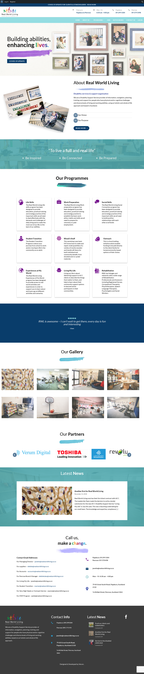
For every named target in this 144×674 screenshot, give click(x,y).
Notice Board (118, 20)
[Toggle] (76, 115)
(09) (64, 628)
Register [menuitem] (12, 2)
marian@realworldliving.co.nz (45, 586)
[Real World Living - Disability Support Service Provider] (10, 12)
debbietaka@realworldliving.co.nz (51, 576)
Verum (81, 664)
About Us (86, 20)
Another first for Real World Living (89, 491)
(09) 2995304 (68, 623)
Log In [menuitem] (6, 2)
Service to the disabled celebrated (103, 642)
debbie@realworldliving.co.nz (38, 566)
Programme (98, 20)
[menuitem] (2, 1)
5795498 (68, 628)
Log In (140, 20)
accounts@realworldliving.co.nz (39, 571)
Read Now (91, 4)
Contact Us (130, 20)
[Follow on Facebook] (126, 617)
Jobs (108, 20)
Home (77, 20)
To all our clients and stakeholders (102, 624)
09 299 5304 (104, 557)
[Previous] (15, 455)
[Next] (129, 455)
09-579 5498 (136, 13)
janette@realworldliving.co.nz (45, 561)
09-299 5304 (120, 13)
